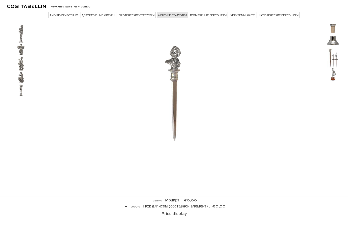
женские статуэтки (64, 6)
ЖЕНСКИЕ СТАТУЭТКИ (172, 15)
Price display (174, 213)
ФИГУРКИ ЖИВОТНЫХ (64, 15)
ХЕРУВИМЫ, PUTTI (243, 15)
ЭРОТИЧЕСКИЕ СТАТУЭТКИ (136, 15)
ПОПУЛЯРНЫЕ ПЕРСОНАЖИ (208, 15)
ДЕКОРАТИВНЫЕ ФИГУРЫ (98, 15)
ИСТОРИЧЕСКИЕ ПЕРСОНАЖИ (278, 15)
